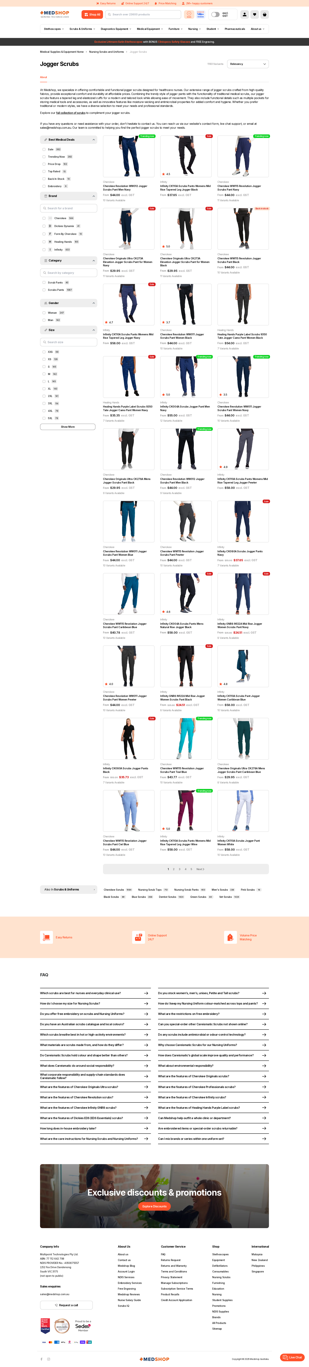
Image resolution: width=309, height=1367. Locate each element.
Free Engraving (127, 1288)
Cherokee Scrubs (117, 889)
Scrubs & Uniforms (81, 28)
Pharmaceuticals (235, 28)
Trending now (56, 156)
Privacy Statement (171, 1277)
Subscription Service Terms (177, 1288)
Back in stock (56, 178)
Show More (68, 426)
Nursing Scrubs (221, 1277)
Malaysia (257, 1254)
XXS (50, 352)
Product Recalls (170, 1294)
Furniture (174, 28)
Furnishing (218, 1282)
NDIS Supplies (220, 1311)
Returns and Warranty (174, 1265)
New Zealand (260, 1260)
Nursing (193, 28)
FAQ (163, 1254)
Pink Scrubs (250, 889)
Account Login (126, 1271)
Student (211, 28)
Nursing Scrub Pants (189, 889)
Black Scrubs (114, 896)
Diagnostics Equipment (114, 28)
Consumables (220, 1271)
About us (256, 28)
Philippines (258, 1265)
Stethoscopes (52, 28)
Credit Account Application (176, 1300)
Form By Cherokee (65, 234)
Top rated (54, 171)
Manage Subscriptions (174, 1282)
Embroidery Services (130, 1282)
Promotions (219, 1305)
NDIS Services (126, 1277)
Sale (50, 149)
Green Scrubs (201, 896)
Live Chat (295, 1357)
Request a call (68, 1305)
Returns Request (171, 1260)
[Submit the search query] (109, 15)
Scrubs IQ (123, 1305)
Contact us (124, 1260)
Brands (216, 1317)
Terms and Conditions (174, 1271)
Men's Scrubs (223, 889)
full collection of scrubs (70, 113)
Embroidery (55, 186)
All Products (219, 1322)
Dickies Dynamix (64, 226)
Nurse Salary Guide (129, 1300)
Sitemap (217, 1328)
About (43, 77)
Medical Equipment (148, 28)
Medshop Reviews (129, 1294)
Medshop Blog (126, 1265)
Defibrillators (219, 1265)
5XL (50, 418)
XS (49, 359)
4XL (50, 410)
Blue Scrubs (142, 896)
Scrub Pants (55, 282)
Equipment (218, 1260)
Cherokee (60, 218)
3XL (50, 403)
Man (50, 320)
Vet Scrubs (229, 896)
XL (49, 388)
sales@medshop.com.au (54, 1294)
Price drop (54, 164)
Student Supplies (222, 1300)
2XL (50, 396)
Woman (52, 312)
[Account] (244, 14)
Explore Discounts (155, 1206)
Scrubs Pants (56, 289)
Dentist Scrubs (171, 896)
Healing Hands (63, 241)
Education (218, 1288)
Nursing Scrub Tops (152, 889)
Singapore (258, 1271)
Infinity (58, 249)
